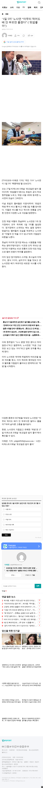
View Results (38, 537)
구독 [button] (18, 35)
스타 (12, 7)
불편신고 (4, 752)
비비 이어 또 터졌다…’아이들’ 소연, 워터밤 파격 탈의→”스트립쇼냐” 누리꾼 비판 (20, 619)
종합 (6, 14)
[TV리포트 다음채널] (15, 747)
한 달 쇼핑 (9, 514)
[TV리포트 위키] (18, 747)
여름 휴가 (8, 509)
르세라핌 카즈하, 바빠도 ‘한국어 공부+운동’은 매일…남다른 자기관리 (21, 568)
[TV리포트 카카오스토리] (23, 747)
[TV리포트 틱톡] (8, 747)
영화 (29, 7)
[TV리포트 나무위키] (20, 747)
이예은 (10, 35)
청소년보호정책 (33, 750)
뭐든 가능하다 (10, 530)
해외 (35, 7)
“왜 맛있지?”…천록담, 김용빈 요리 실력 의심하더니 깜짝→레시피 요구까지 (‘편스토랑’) (20, 613)
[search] (39, 2)
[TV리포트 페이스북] (13, 747)
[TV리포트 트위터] (10, 747)
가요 (18, 7)
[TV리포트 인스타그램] (5, 747)
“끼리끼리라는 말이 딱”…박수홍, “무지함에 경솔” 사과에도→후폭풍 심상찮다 (20, 604)
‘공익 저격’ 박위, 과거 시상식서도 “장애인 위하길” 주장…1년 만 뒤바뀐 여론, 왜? (20, 626)
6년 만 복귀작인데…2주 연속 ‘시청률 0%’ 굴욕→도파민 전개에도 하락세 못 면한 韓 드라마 (20, 622)
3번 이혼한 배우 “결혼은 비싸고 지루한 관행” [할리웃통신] (21, 571)
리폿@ (4, 7)
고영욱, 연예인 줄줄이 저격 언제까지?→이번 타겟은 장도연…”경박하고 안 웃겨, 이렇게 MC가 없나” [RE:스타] (20, 607)
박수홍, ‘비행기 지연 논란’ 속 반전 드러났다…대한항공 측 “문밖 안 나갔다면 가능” (20, 600)
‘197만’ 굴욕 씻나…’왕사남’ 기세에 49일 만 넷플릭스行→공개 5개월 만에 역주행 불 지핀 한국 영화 (20, 616)
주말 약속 (8, 519)
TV (24, 7)
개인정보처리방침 (21, 750)
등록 (37, 586)
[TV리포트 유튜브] (3, 747)
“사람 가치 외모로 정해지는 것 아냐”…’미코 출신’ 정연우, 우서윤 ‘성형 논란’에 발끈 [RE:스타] (20, 610)
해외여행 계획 (10, 524)
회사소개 (4, 750)
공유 (32, 35)
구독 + (13, 575)
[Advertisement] (21, 98)
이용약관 (12, 750)
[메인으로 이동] (21, 2)
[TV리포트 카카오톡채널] (25, 747)
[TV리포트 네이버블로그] (28, 747)
